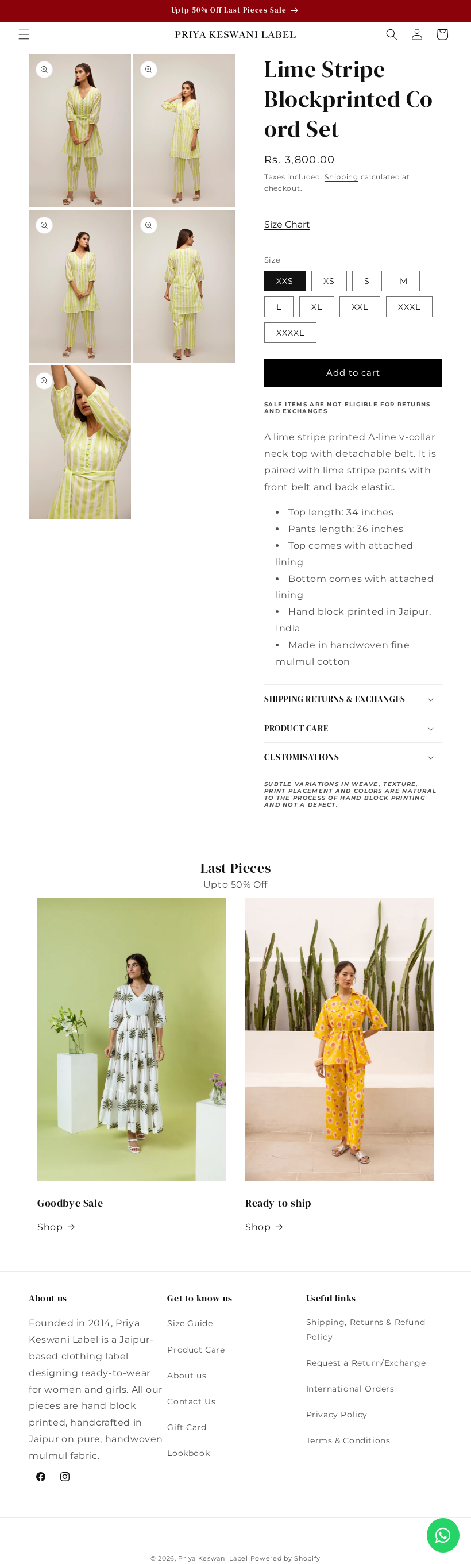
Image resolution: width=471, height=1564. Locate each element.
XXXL (409, 307)
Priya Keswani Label (213, 1558)
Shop (50, 1227)
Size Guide (190, 1323)
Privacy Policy (337, 1414)
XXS (285, 281)
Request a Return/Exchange (366, 1363)
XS (329, 281)
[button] (24, 34)
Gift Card (186, 1427)
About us (186, 1375)
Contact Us (191, 1401)
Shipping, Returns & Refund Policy (366, 1329)
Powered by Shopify (285, 1558)
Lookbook (188, 1453)
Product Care (196, 1350)
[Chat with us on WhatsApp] (443, 1535)
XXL (360, 307)
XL (316, 307)
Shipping (341, 176)
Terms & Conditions (348, 1440)
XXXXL (290, 333)
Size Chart (287, 224)
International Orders (350, 1389)
